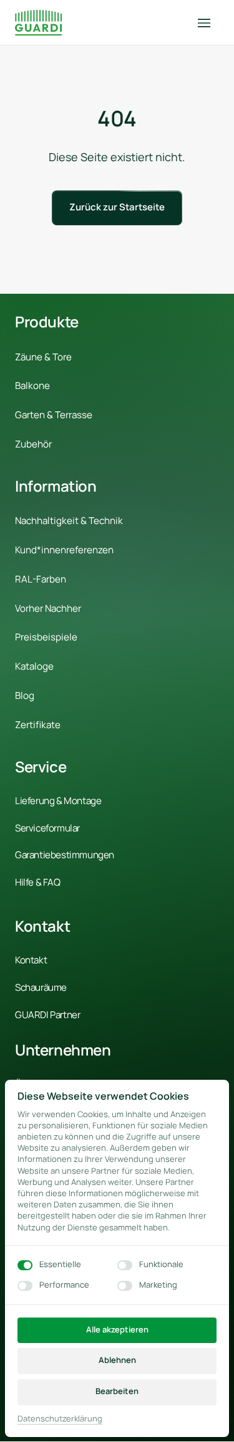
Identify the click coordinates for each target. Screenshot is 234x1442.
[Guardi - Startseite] (38, 22)
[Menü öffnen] (208, 23)
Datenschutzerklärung (59, 1419)
